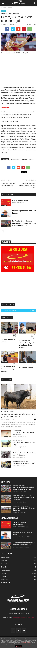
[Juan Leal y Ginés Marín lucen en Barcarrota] (6, 509)
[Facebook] (13, 630)
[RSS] (18, 630)
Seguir (32, 310)
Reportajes (4, 408)
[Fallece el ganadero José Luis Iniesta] (6, 213)
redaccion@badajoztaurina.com (23, 618)
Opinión (3, 576)
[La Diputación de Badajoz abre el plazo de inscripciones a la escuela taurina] (6, 223)
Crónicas (4, 561)
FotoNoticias (5, 570)
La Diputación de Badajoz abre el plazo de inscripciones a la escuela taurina (24, 223)
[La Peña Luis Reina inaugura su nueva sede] (6, 433)
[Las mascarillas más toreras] (9, 327)
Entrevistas (4, 332)
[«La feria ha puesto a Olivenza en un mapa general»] (9, 357)
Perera (31, 159)
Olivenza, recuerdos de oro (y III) (24, 463)
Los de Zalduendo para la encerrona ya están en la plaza (18, 415)
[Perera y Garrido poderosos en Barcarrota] (6, 499)
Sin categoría (5, 582)
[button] (34, 3)
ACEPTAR (18, 646)
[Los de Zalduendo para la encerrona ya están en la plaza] (18, 396)
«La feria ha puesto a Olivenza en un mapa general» (8, 369)
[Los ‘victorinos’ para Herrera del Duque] (6, 443)
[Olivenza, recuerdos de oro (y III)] (6, 464)
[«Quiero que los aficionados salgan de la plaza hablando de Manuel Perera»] (27, 327)
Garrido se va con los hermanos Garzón (8, 184)
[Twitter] (24, 630)
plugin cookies (32, 645)
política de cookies (26, 642)
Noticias (3, 11)
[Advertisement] (18, 69)
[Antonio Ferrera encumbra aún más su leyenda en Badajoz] (6, 488)
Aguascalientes (15, 159)
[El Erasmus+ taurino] (27, 357)
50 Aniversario (5, 558)
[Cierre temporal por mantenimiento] (6, 202)
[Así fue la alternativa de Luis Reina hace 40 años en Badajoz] (6, 454)
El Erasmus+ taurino (26, 368)
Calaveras (24, 159)
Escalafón (4, 567)
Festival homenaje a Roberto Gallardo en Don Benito (27, 185)
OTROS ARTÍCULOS (8, 195)
